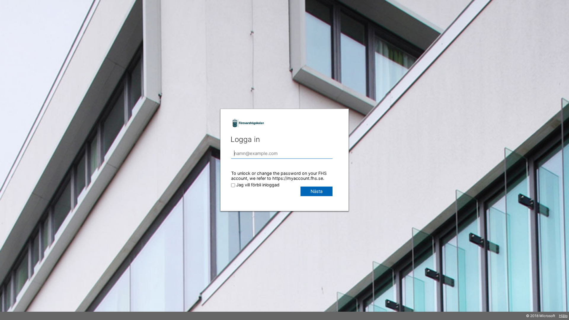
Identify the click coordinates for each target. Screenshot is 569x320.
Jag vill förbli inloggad (257, 184)
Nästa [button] (316, 191)
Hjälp (563, 315)
